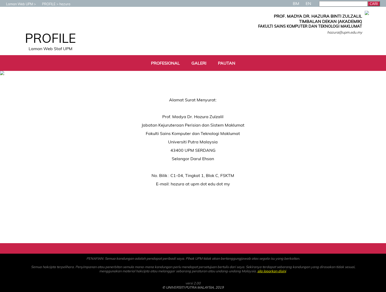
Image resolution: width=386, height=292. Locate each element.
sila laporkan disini (271, 271)
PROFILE (49, 4)
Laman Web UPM (19, 4)
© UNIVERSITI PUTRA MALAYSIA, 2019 (193, 287)
